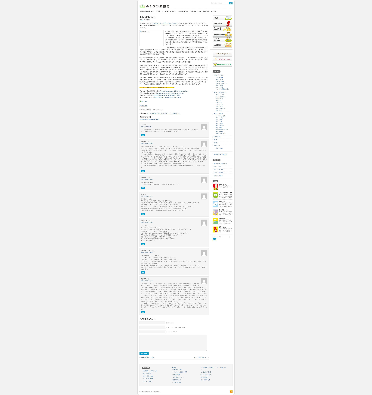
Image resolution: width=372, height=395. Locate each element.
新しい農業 (219, 127)
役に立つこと (219, 106)
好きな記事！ (217, 136)
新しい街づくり (220, 125)
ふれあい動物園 (220, 81)
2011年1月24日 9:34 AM (146, 252)
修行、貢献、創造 (218, 169)
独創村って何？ (223, 184)
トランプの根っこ (218, 175)
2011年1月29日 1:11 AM (146, 280)
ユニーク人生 (219, 87)
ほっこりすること (220, 96)
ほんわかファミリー (221, 83)
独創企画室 (206, 11)
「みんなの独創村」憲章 (225, 192)
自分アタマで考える (220, 154)
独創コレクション (220, 133)
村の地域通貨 (219, 131)
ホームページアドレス (171, 331)
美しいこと (219, 110)
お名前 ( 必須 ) (169, 322)
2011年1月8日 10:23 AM (146, 179)
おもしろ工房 (219, 79)
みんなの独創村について (147, 11)
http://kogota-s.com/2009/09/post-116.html (170, 93)
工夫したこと (219, 104)
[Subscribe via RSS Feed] (231, 391)
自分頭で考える (205, 380)
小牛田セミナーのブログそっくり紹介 (165, 23)
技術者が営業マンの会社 (147, 357)
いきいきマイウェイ (195, 11)
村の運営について (223, 210)
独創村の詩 (222, 201)
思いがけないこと (220, 108)
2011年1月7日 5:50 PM (146, 126)
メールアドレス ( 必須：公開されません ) (176, 327)
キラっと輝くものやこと (169, 11)
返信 (143, 135)
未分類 (215, 139)
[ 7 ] (142, 19)
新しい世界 (219, 120)
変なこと (218, 100)
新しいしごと (219, 118)
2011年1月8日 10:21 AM (146, 143)
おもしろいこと (220, 94)
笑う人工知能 (217, 166)
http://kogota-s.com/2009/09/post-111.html (175, 91)
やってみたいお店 (220, 116)
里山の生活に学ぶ (147, 17)
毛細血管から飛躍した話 (220, 163)
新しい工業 (219, 121)
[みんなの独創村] (158, 8)
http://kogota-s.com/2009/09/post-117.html (166, 95)
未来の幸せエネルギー (222, 129)
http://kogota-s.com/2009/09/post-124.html (167, 97)
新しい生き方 (219, 123)
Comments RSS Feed (153, 119)
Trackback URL (143, 119)
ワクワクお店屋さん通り (222, 89)
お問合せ (213, 11)
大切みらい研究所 (183, 11)
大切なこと (176, 113)
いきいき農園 (219, 77)
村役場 (158, 11)
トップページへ (221, 367)
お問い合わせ (222, 227)
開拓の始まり (222, 218)
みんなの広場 (219, 85)
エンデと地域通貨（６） (201, 357)
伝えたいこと (167, 113)
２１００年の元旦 (218, 172)
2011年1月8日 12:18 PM (146, 196)
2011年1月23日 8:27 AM (146, 222)
